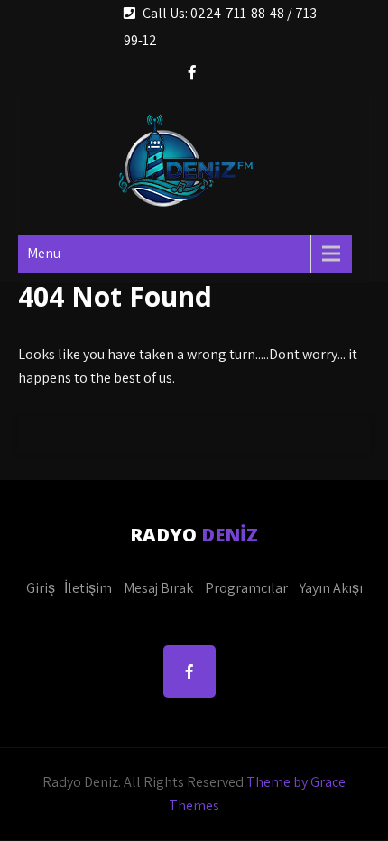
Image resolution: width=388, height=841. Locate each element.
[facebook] (192, 74)
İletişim (88, 587)
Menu (43, 253)
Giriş (40, 587)
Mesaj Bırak (158, 587)
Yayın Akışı (331, 587)
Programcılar (246, 587)
